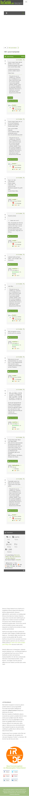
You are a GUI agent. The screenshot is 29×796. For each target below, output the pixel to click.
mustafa (14, 199)
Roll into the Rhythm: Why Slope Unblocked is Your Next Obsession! (13, 556)
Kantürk (14, 105)
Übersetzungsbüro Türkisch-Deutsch (16, 768)
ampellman (15, 268)
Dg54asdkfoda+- (16, 465)
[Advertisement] (14, 30)
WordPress (17, 794)
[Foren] (5, 48)
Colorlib (23, 792)
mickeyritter (18, 559)
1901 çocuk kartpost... (13, 47)
